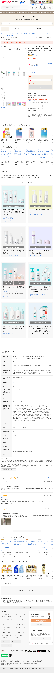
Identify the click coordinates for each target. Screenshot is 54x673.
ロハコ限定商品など (5, 614)
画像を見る (3, 107)
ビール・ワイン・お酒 (19, 619)
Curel (34, 54)
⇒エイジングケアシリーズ (35, 255)
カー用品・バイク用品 (5, 637)
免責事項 (43, 668)
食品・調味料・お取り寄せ (6, 616)
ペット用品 (3, 629)
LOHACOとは (8, 660)
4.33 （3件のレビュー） (37, 55)
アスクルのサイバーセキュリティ (26, 661)
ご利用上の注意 (39, 660)
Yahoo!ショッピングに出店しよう (41, 4)
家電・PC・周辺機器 (18, 635)
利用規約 (39, 668)
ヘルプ (51, 4)
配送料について (31, 100)
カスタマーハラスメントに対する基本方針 (27, 660)
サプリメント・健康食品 (6, 627)
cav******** (3, 497)
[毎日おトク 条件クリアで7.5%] (27, 12)
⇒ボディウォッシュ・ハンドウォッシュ (38, 294)
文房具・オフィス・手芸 (19, 632)
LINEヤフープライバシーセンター (30, 668)
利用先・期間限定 (35, 65)
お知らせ (3, 660)
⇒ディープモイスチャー (7, 220)
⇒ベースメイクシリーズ (7, 296)
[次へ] (25, 58)
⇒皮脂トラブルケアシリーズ (35, 214)
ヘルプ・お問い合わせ (41, 624)
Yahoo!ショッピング (5, 668)
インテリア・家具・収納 (6, 635)
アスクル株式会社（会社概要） (7, 664)
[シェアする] (20, 68)
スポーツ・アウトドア (5, 632)
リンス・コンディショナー (42, 33)
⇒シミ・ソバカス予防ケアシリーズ (10, 255)
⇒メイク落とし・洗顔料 (7, 217)
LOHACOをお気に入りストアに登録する (42, 643)
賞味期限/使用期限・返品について (35, 108)
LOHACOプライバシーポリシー (7, 661)
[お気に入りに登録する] (24, 68)
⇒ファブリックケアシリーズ (35, 336)
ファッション (17, 629)
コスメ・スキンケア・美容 (20, 614)
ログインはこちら (32, 72)
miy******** (3, 511)
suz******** (3, 483)
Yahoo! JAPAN (30, 4)
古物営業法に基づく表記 (17, 663)
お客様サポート (15, 660)
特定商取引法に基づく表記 (38, 661)
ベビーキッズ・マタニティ (20, 624)
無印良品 (16, 637)
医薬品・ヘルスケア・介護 (20, 627)
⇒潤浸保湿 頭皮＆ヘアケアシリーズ (10, 333)
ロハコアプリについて (14, 651)
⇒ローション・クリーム (34, 295)
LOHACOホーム (4, 33)
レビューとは (50, 477)
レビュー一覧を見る (27, 531)
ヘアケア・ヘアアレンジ (29, 33)
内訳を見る (50, 63)
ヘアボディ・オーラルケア (16, 33)
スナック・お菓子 (18, 616)
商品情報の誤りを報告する (9, 469)
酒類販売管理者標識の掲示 (6, 663)
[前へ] (2, 58)
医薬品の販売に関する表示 (28, 663)
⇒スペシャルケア (6, 221)
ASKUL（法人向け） (38, 663)
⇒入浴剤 (31, 297)
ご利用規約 (16, 661)
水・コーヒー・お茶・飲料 (6, 619)
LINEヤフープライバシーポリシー (16, 668)
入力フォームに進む (41, 638)
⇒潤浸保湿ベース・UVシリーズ (9, 291)
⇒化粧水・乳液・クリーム (8, 218)
